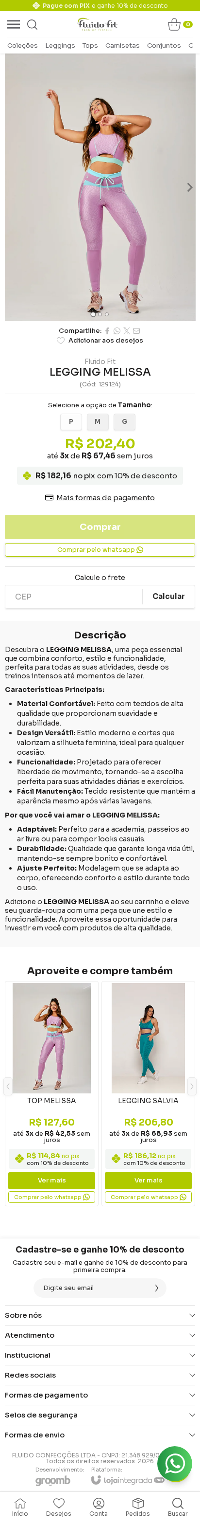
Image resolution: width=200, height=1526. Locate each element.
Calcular (168, 596)
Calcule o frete (100, 577)
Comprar (100, 527)
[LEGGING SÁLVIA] (148, 1093)
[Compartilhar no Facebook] (107, 330)
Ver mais (52, 1180)
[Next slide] (189, 187)
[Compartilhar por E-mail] (136, 330)
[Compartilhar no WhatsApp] (117, 330)
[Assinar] (157, 1288)
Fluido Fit (100, 361)
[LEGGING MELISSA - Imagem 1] (100, 187)
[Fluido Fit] (97, 24)
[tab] (93, 314)
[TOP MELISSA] (51, 1093)
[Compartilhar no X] (126, 330)
